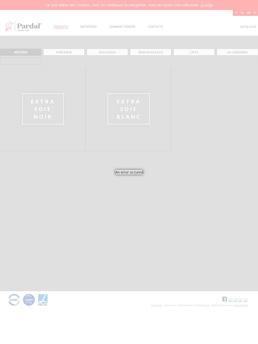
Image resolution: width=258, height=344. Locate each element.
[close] (146, 181)
